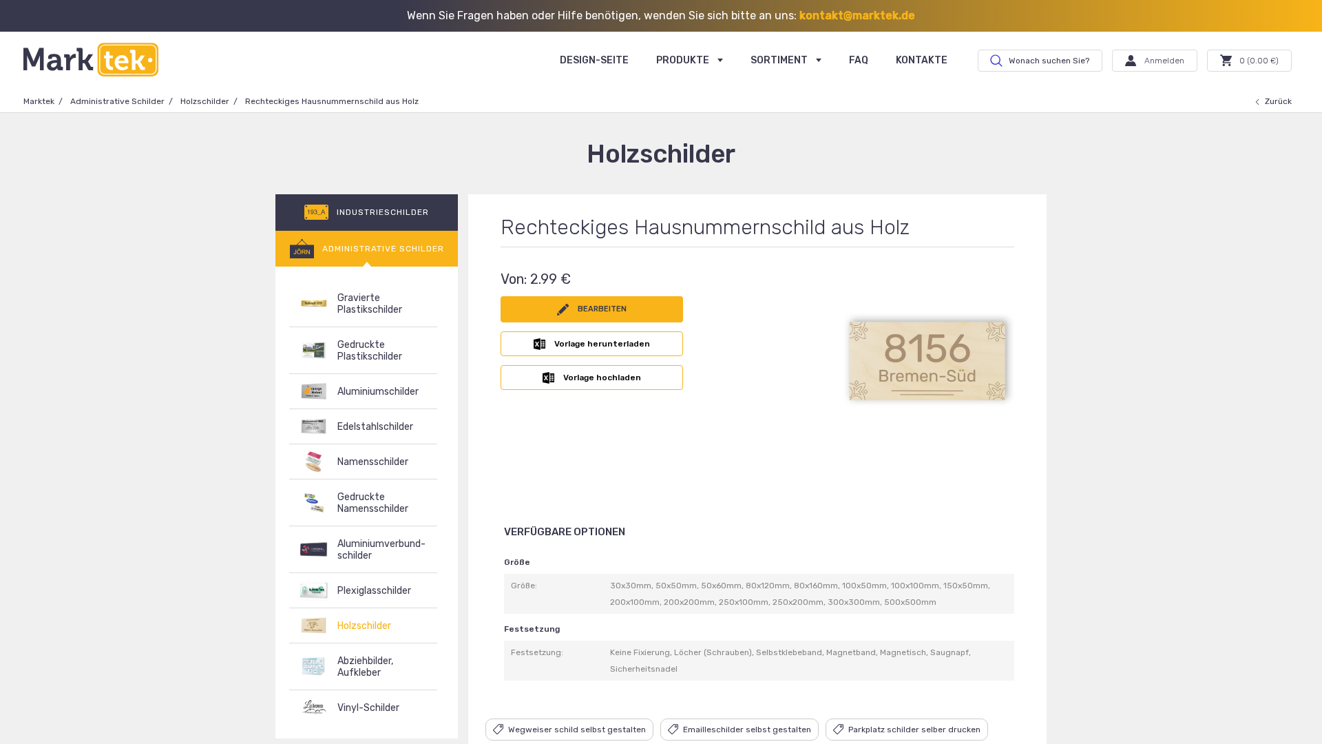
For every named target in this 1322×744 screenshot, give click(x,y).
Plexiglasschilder (374, 591)
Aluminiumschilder (378, 391)
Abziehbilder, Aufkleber (365, 667)
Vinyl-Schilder (368, 708)
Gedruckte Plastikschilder (369, 350)
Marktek (38, 101)
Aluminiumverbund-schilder (381, 549)
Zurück (1278, 101)
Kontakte (921, 60)
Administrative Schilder (117, 101)
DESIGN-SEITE (594, 60)
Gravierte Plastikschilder (369, 304)
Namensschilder (372, 462)
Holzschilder (204, 101)
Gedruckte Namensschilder (372, 503)
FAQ (858, 60)
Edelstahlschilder (375, 427)
